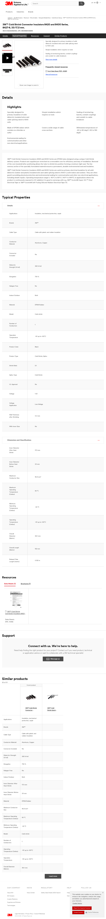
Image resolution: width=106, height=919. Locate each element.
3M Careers (10, 896)
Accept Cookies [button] (78, 912)
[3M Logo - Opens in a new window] (17, 4)
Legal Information (19, 913)
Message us (55, 659)
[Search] (81, 4)
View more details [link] (51, 59)
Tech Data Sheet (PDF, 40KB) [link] (57, 71)
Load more (53, 876)
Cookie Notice (77, 903)
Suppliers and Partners (13, 902)
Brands (30, 12)
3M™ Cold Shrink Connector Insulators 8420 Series (15, 613)
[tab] (10, 584)
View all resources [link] (51, 74)
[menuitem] (5, 35)
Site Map (69, 896)
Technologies (11, 905)
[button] (92, 912)
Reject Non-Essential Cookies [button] (82, 908)
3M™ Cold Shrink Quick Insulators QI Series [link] (51, 709)
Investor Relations (12, 899)
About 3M (10, 892)
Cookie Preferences (39, 913)
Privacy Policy (29, 913)
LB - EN (93, 2)
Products (9, 12)
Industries (20, 12)
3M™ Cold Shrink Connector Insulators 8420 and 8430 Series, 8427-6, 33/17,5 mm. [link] (31, 709)
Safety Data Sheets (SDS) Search (51, 892)
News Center (31, 892)
